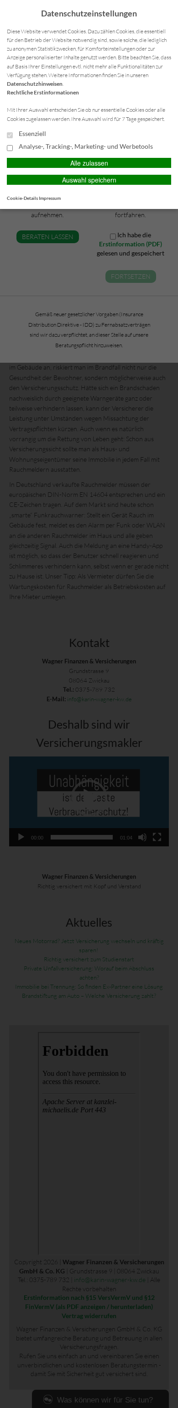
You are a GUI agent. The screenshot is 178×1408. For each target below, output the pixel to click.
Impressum (50, 198)
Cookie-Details (22, 198)
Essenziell (31, 133)
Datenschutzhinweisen (35, 83)
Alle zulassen (89, 162)
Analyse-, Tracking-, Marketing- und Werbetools (85, 146)
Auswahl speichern (89, 179)
